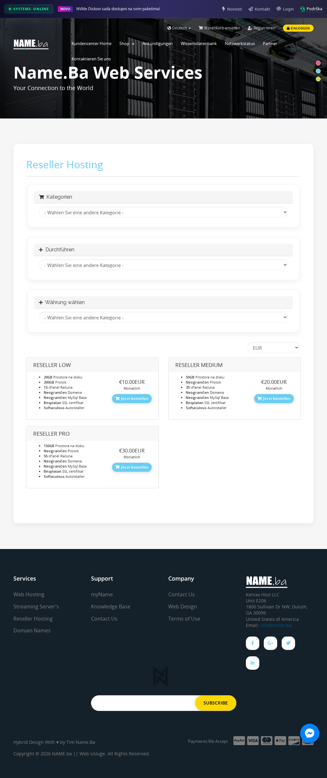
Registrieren (264, 28)
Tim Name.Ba (80, 742)
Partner (270, 43)
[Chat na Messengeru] (309, 733)
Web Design (182, 606)
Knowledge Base (110, 606)
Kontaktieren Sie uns (91, 59)
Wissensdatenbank (199, 43)
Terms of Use (184, 618)
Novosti (234, 9)
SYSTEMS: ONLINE (31, 8)
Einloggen (300, 28)
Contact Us (104, 618)
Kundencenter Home (91, 43)
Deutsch (179, 28)
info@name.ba (276, 625)
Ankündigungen (157, 43)
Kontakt (262, 9)
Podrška (314, 8)
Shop (125, 43)
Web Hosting (28, 594)
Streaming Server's (36, 606)
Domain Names (32, 630)
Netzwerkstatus (240, 43)
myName (102, 594)
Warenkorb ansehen (221, 28)
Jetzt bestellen (134, 398)
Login (288, 9)
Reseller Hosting (33, 618)
